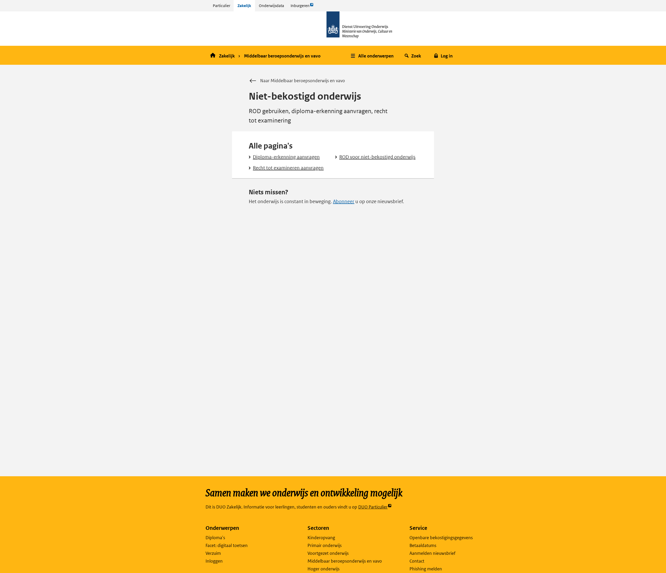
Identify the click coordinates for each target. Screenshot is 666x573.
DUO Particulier (373, 507)
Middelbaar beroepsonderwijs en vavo (282, 56)
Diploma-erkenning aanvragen (286, 157)
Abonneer (343, 201)
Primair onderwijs (325, 545)
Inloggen (214, 561)
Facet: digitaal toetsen (227, 545)
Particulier (221, 5)
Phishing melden (425, 569)
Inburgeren (300, 7)
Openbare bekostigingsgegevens (441, 537)
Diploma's (215, 537)
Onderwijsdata (271, 5)
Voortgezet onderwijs (328, 553)
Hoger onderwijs (324, 569)
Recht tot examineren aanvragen (288, 168)
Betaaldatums (422, 545)
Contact (416, 561)
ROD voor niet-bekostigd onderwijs (377, 157)
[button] (373, 55)
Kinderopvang (321, 537)
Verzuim (213, 553)
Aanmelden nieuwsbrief (432, 553)
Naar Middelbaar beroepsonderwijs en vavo (302, 80)
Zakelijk (244, 5)
